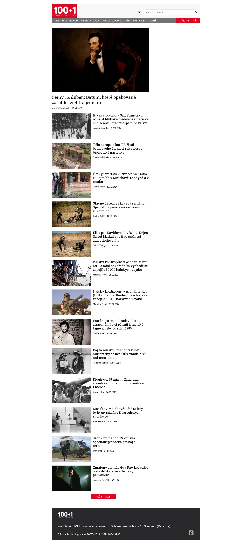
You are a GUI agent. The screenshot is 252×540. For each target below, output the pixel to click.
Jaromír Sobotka (101, 128)
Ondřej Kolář (99, 186)
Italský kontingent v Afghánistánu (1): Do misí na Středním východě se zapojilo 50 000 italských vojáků (120, 295)
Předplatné (188, 20)
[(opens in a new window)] (135, 12)
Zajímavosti (131, 20)
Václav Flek (98, 392)
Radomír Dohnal (100, 362)
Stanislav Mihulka (101, 157)
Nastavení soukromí (95, 526)
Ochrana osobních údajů (126, 526)
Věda (106, 20)
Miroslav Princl (100, 274)
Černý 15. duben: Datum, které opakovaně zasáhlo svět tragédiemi (94, 99)
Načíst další (103, 496)
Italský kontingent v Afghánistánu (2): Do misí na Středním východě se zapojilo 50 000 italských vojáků (120, 266)
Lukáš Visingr (99, 245)
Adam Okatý (99, 421)
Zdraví (116, 20)
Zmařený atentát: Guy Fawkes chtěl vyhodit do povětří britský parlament (120, 471)
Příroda (73, 20)
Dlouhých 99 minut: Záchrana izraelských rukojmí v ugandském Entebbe (120, 383)
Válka (97, 20)
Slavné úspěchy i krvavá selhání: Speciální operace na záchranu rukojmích (119, 207)
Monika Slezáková (60, 108)
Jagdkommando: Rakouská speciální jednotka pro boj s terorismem (114, 442)
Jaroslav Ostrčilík (101, 480)
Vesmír (86, 20)
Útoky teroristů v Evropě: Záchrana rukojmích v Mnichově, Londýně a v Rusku (121, 178)
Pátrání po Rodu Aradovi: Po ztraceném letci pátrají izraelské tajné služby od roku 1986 (118, 324)
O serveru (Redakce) (157, 526)
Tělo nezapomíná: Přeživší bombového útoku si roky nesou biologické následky (117, 148)
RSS (77, 526)
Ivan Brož (97, 450)
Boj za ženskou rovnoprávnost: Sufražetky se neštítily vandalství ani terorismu (119, 354)
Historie (61, 20)
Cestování (148, 20)
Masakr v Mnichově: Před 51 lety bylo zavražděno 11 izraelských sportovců (118, 412)
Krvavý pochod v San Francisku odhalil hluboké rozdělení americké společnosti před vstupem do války (121, 119)
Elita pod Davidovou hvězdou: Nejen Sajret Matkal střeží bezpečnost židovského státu (120, 236)
